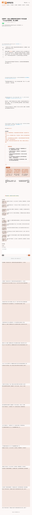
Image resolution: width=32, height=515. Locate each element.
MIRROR (10, 51)
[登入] (27, 2)
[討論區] (3, 52)
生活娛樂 (15, 4)
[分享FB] (3, 47)
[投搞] (26, 2)
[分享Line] (3, 50)
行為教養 (11, 4)
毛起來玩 (8, 4)
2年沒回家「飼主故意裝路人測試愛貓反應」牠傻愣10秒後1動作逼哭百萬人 (18, 160)
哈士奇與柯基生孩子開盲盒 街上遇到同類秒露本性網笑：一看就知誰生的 (17, 157)
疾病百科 (23, 4)
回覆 (29, 255)
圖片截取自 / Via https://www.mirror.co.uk (13, 98)
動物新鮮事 (4, 4)
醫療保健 (19, 4)
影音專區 (27, 4)
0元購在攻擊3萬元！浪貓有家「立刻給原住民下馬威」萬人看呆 (17, 152)
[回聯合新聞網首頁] (4, 2)
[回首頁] (7, 2)
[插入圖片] (27, 255)
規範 (3, 255)
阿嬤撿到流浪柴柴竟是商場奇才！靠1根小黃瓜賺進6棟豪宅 (18, 154)
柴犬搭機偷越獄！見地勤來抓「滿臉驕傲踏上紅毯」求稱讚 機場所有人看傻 (17, 149)
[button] (24, 2)
